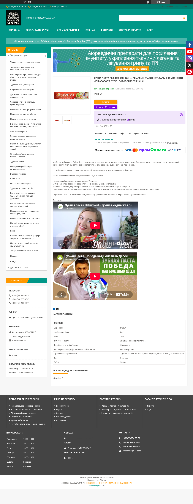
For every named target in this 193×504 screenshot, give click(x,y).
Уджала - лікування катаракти (115, 406)
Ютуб (149, 409)
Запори (59, 413)
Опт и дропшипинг (68, 30)
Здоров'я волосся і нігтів (21, 188)
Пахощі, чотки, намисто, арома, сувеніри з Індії (24, 224)
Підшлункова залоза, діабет (23, 114)
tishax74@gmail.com (21, 336)
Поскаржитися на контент (96, 483)
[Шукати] (184, 18)
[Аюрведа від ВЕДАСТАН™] (13, 17)
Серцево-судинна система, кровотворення (22, 103)
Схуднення (15, 179)
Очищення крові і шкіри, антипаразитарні (21, 167)
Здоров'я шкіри (17, 161)
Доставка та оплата (19, 267)
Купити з (100, 107)
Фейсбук (150, 406)
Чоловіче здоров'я (18, 131)
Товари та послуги (37, 30)
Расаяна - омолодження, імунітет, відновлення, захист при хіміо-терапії (25, 146)
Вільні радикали (63, 417)
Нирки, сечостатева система (23, 119)
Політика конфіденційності (120, 483)
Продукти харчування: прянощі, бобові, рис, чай (24, 212)
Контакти (107, 30)
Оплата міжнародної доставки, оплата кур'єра (24, 244)
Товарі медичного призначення (24, 251)
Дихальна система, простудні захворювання (23, 95)
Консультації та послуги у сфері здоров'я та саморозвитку (25, 237)
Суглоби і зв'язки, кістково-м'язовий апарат (22, 155)
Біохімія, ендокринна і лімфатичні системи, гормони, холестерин (25, 125)
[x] (57, 309)
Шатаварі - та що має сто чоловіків (117, 413)
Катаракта (61, 420)
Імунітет (59, 409)
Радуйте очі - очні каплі (21, 417)
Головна (14, 30)
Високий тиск (62, 406)
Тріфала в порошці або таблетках (26, 409)
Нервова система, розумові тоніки (25, 109)
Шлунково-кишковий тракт (22, 89)
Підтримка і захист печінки (23, 413)
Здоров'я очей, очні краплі (22, 85)
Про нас (90, 30)
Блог (150, 30)
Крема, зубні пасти (19, 420)
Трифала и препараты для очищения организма (22, 68)
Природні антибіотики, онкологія (25, 218)
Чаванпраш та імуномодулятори (25, 62)
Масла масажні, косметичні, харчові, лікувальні (23, 204)
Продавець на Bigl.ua (96, 480)
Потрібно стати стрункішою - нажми (28, 424)
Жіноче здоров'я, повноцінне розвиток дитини (23, 137)
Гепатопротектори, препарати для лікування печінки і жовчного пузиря (25, 77)
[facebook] (54, 309)
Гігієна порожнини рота (27, 41)
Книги (12, 231)
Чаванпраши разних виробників (26, 406)
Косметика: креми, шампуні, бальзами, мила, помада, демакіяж (23, 196)
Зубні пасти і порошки (51, 41)
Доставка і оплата (130, 30)
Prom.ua (111, 477)
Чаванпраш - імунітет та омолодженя (118, 409)
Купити (105, 102)
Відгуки (13, 262)
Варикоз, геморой (18, 174)
